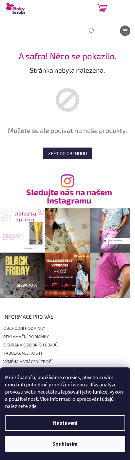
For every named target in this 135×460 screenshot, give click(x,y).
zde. (33, 406)
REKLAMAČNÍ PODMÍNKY (26, 337)
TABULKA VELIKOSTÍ (22, 353)
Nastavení (65, 423)
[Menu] (125, 30)
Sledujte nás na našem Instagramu (69, 196)
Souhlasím (65, 444)
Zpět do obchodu (67, 153)
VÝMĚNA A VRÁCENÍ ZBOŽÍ (27, 362)
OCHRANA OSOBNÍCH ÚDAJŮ (30, 345)
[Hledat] (90, 30)
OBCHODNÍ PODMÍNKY (24, 328)
